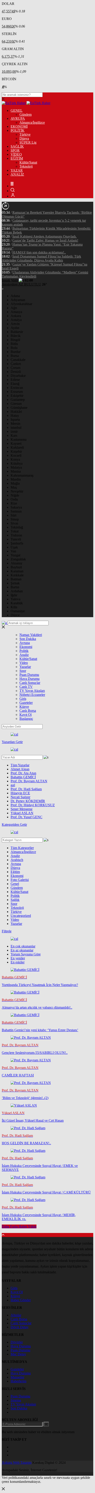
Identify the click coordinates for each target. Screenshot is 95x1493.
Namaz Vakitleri (30, 635)
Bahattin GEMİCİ (23, 777)
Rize (14, 503)
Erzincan (17, 387)
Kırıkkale (17, 575)
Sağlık (15, 900)
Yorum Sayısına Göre (26, 954)
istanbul (16, 427)
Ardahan (17, 591)
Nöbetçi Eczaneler (32, 695)
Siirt (13, 515)
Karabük (17, 603)
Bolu (14, 348)
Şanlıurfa (17, 543)
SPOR (15, 150)
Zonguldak (18, 559)
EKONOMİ (19, 126)
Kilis (14, 607)
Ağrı (14, 308)
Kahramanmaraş (22, 475)
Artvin (15, 324)
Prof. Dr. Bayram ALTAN (29, 781)
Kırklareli (17, 447)
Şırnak (15, 583)
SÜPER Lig (27, 142)
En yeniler (18, 958)
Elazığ (15, 383)
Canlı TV (26, 687)
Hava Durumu (29, 679)
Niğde (15, 495)
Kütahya (17, 463)
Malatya (16, 467)
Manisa (16, 471)
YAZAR (17, 170)
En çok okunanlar (23, 946)
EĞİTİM (17, 158)
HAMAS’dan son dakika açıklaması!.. (39, 252)
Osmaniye (18, 611)
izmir (14, 431)
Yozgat (15, 555)
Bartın (15, 587)
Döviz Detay (19, 1327)
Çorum (15, 368)
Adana (15, 296)
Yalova (15, 599)
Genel (15, 884)
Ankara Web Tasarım (16, 1462)
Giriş (22, 699)
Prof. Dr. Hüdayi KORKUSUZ (33, 805)
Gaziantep (18, 399)
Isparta (15, 419)
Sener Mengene (21, 809)
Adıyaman (18, 300)
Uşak (14, 547)
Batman (16, 579)
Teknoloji (26, 166)
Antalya (16, 320)
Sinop (15, 519)
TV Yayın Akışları (32, 691)
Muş (14, 487)
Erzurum (17, 391)
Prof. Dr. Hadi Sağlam (26, 789)
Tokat (15, 531)
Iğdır (14, 595)
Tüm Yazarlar (20, 765)
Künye (24, 706)
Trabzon (16, 535)
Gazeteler (26, 702)
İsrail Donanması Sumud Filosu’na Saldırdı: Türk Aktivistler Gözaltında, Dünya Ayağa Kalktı (41, 258)
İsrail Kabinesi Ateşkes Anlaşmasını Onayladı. (44, 236)
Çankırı (16, 364)
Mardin (16, 479)
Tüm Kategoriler (22, 848)
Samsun (16, 511)
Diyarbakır (18, 376)
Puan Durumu (29, 675)
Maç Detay (18, 1354)
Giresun (16, 403)
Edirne (15, 380)
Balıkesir (17, 332)
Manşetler (17, 1377)
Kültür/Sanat (28, 162)
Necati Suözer (20, 797)
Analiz (24, 655)
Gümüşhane (19, 407)
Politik (23, 651)
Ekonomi (25, 647)
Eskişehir (17, 395)
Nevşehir (17, 491)
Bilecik (16, 336)
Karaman (17, 571)
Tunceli (16, 539)
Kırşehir (16, 451)
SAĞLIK (17, 146)
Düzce (15, 615)
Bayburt (16, 567)
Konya (15, 459)
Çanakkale (18, 360)
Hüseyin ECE (20, 793)
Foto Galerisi (20, 880)
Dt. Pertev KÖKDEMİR (28, 801)
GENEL (17, 110)
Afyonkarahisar (21, 304)
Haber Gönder (21, 1300)
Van (13, 551)
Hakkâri (16, 411)
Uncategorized (21, 916)
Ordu (14, 499)
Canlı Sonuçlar (29, 683)
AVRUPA (18, 118)
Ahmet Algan (20, 769)
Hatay (15, 415)
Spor (22, 671)
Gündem (25, 114)
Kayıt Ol (25, 714)
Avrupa (24, 643)
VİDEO (16, 154)
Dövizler (17, 1342)
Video (23, 663)
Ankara (16, 316)
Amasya (16, 312)
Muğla (15, 483)
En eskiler (18, 962)
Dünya (24, 138)
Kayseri (16, 443)
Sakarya (16, 507)
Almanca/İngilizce (32, 122)
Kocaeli (16, 455)
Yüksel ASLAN (22, 813)
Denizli (16, 372)
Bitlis (14, 344)
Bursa (15, 356)
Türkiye (24, 134)
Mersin (15, 423)
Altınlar (16, 1315)
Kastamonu (19, 439)
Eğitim (15, 872)
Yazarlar (25, 667)
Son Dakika (27, 639)
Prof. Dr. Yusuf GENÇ (26, 817)
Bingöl (15, 340)
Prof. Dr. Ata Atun (23, 773)
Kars (14, 435)
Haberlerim (18, 1381)
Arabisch (17, 860)
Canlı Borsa (27, 710)
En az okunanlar (22, 950)
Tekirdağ (17, 527)
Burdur (16, 352)
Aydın (15, 328)
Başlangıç (26, 718)
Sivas (14, 523)
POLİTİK (18, 130)
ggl (13, 785)
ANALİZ (17, 174)
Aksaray (16, 563)
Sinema (16, 1400)
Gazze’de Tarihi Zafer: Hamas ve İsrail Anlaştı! (45, 240)
